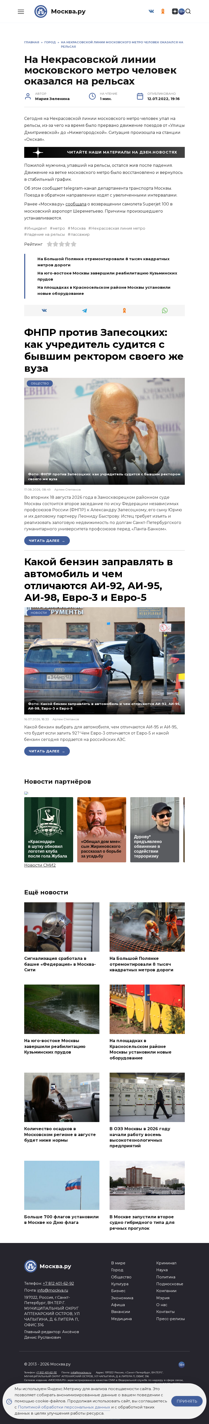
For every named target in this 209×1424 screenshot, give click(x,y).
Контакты (165, 1311)
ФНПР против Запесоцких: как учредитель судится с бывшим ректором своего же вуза (104, 350)
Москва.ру (68, 11)
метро (59, 228)
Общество (40, 383)
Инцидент (37, 228)
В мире (118, 1263)
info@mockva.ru (52, 1290)
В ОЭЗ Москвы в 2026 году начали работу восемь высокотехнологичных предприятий (140, 1137)
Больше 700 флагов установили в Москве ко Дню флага (61, 1219)
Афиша (118, 1305)
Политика (165, 1277)
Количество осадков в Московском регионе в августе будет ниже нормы (60, 1134)
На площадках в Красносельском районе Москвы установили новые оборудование (141, 1049)
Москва (78, 228)
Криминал (166, 1263)
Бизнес (118, 1291)
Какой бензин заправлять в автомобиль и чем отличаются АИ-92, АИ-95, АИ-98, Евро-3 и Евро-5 (98, 579)
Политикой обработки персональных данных (64, 1407)
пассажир (80, 234)
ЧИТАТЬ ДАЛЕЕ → (47, 540)
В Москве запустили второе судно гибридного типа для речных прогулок (142, 1222)
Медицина (121, 1319)
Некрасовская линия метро (118, 228)
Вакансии (120, 1311)
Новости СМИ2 (40, 865)
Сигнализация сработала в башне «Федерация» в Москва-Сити (60, 964)
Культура (119, 1284)
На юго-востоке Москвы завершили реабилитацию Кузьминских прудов (54, 1046)
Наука (162, 1270)
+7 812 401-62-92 (58, 1283)
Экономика (122, 1298)
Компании (166, 1291)
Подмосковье (169, 1284)
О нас (161, 1305)
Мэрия (162, 1298)
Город (117, 1270)
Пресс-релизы (170, 1319)
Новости (39, 613)
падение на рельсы (46, 234)
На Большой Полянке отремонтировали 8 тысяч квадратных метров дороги (141, 964)
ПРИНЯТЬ (187, 1401)
